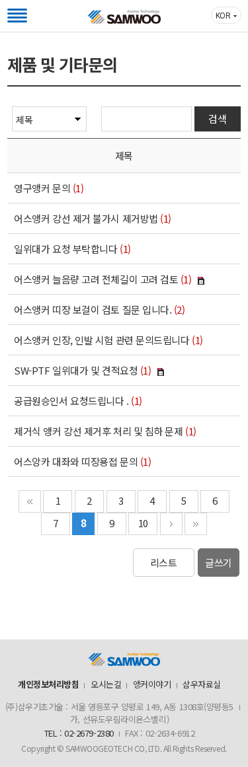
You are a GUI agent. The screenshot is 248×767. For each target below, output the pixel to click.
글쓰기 (218, 562)
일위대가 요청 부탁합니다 (65, 249)
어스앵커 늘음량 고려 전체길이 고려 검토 (96, 279)
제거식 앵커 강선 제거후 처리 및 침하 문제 (98, 431)
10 (143, 523)
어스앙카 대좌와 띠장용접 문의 (76, 461)
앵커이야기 (152, 684)
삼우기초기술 (124, 17)
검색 (217, 119)
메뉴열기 (17, 15)
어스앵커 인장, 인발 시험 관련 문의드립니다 (101, 340)
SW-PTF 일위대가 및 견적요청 (76, 370)
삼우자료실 (202, 684)
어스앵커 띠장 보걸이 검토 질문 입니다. (92, 309)
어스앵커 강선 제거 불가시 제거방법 (85, 218)
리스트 (163, 562)
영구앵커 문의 (42, 188)
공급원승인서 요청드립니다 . (71, 401)
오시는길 (106, 684)
